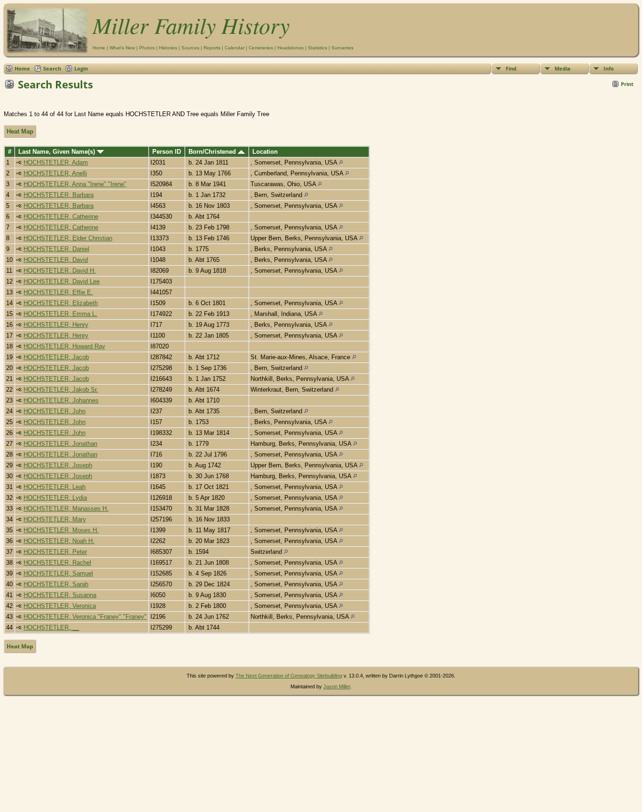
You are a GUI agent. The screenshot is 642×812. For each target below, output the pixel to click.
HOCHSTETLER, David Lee (61, 281)
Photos (147, 47)
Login (81, 68)
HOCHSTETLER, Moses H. (61, 530)
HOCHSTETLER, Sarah (55, 584)
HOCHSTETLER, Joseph (57, 465)
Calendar (234, 47)
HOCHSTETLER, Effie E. (58, 292)
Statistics (317, 47)
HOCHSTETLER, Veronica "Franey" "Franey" (85, 616)
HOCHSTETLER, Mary (54, 519)
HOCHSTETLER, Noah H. (58, 540)
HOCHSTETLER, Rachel (57, 562)
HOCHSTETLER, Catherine (60, 216)
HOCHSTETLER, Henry (55, 324)
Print (627, 83)
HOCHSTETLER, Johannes (61, 400)
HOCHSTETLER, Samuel (58, 573)
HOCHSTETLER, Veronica (59, 605)
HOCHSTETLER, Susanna (59, 595)
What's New (122, 47)
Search (52, 68)
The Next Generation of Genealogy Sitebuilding (288, 675)
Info (608, 68)
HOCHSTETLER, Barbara (58, 194)
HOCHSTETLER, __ (51, 627)
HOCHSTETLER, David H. (59, 270)
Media (563, 68)
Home (99, 47)
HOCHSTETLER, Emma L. (60, 313)
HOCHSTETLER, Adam (55, 162)
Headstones (290, 47)
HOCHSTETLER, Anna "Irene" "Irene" (74, 184)
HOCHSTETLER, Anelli (55, 173)
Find (511, 68)
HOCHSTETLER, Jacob (56, 357)
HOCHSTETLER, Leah (54, 486)
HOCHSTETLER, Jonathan (60, 443)
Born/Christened (213, 151)
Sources (190, 47)
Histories (168, 47)
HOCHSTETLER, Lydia (55, 497)
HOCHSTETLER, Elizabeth (60, 303)
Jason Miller (336, 686)
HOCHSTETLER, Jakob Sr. (60, 389)
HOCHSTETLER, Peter (55, 551)
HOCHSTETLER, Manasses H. (66, 508)
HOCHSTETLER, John (54, 411)
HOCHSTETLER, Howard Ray (64, 346)
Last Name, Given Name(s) (57, 151)
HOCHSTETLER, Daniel (56, 248)
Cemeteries (261, 47)
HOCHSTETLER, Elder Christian (67, 238)
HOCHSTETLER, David (55, 259)
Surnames (342, 47)
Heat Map (20, 131)
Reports (212, 47)
